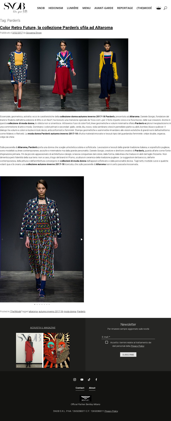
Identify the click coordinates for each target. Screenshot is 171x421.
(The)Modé (15, 311)
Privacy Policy (137, 346)
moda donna (70, 311)
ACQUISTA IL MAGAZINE (42, 327)
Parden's (81, 311)
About (92, 387)
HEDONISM (55, 8)
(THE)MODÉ (144, 8)
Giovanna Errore (34, 32)
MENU (86, 8)
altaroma (33, 311)
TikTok (89, 379)
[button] (81, 239)
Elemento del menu (159, 8)
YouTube (82, 379)
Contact (80, 387)
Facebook (96, 379)
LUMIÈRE (72, 8)
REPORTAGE (125, 8)
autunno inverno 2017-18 (51, 311)
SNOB (41, 8)
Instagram (74, 379)
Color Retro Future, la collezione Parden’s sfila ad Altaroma (56, 27)
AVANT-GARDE (103, 8)
